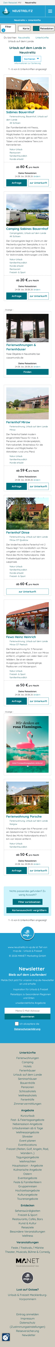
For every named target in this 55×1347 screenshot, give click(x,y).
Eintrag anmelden (27, 1314)
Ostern (27, 1174)
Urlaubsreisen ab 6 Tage (27, 1128)
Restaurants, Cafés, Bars (27, 1219)
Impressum (28, 1318)
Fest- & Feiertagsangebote (27, 1120)
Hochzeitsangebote (27, 1190)
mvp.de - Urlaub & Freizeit (27, 950)
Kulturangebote (27, 1194)
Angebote (27, 1110)
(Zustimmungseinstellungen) (27, 1327)
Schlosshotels (27, 1091)
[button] (23, 11)
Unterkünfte (42, 37)
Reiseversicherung (27, 1331)
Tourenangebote (27, 1199)
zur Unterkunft (38, 182)
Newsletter (28, 1335)
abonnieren (27, 1016)
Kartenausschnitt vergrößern (29, 910)
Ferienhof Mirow (18, 422)
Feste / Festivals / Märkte (27, 1247)
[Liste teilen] (17, 59)
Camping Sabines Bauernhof (27, 229)
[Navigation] (50, 11)
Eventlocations (27, 1145)
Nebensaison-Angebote (27, 1124)
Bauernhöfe (27, 1083)
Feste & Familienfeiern (27, 1182)
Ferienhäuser (27, 1070)
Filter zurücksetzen (29, 901)
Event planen (27, 1140)
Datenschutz (27, 1322)
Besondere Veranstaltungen (27, 1231)
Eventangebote (27, 1178)
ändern (36, 176)
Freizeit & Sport (27, 1215)
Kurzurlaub (28, 1115)
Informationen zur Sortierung (28, 63)
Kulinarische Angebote (27, 1169)
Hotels (27, 1066)
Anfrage (16, 182)
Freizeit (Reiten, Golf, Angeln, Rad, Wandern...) (27, 1151)
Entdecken (27, 1205)
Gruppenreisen (27, 1186)
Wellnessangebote (27, 1132)
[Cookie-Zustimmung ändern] (6, 1337)
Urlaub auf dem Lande (27, 1074)
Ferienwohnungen (27, 1058)
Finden (27, 371)
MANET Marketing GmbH (32, 955)
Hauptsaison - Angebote (27, 1165)
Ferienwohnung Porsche (24, 816)
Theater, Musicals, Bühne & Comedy (27, 1252)
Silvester (27, 1136)
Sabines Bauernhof (20, 112)
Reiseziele (27, 1227)
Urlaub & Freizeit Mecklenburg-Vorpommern (27, 1297)
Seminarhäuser (27, 1079)
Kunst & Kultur (28, 1223)
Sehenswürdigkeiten (27, 1211)
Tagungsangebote (27, 1157)
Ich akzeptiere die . (27, 1026)
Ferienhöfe (27, 1099)
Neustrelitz (31, 2)
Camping (27, 1062)
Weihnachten (27, 1161)
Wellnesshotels (27, 1095)
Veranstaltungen (27, 1242)
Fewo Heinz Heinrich (21, 637)
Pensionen (27, 1087)
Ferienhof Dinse (17, 532)
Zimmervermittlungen (27, 1103)
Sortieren (30, 58)
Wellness (27, 1235)
